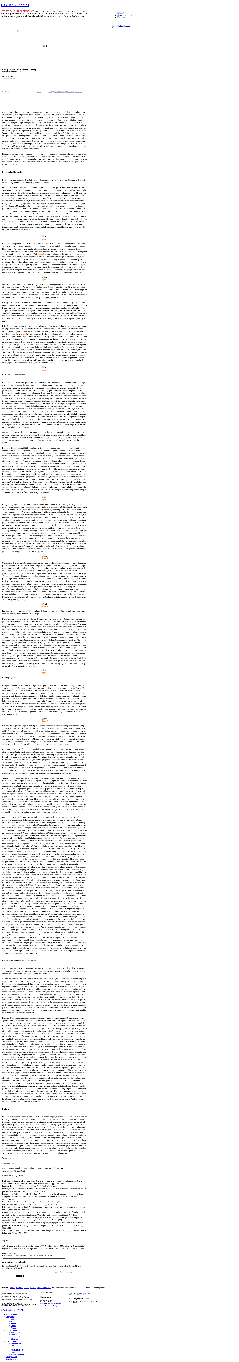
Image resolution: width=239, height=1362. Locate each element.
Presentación (16, 1332)
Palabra (14, 1319)
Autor (13, 1326)
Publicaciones (11, 1314)
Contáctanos (11, 1359)
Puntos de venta (17, 1354)
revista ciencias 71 (44, 1288)
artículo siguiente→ (74, 1272)
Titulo (26, 1288)
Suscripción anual (18, 1348)
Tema (13, 1321)
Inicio (12, 1288)
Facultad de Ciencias (15, 1338)
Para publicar (11, 1357)
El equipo (15, 1335)
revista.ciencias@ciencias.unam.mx (50, 1303)
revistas (33, 1288)
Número (14, 1328)
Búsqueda (19, 1288)
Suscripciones (11, 1341)
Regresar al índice (57, 1272)
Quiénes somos (12, 1330)
